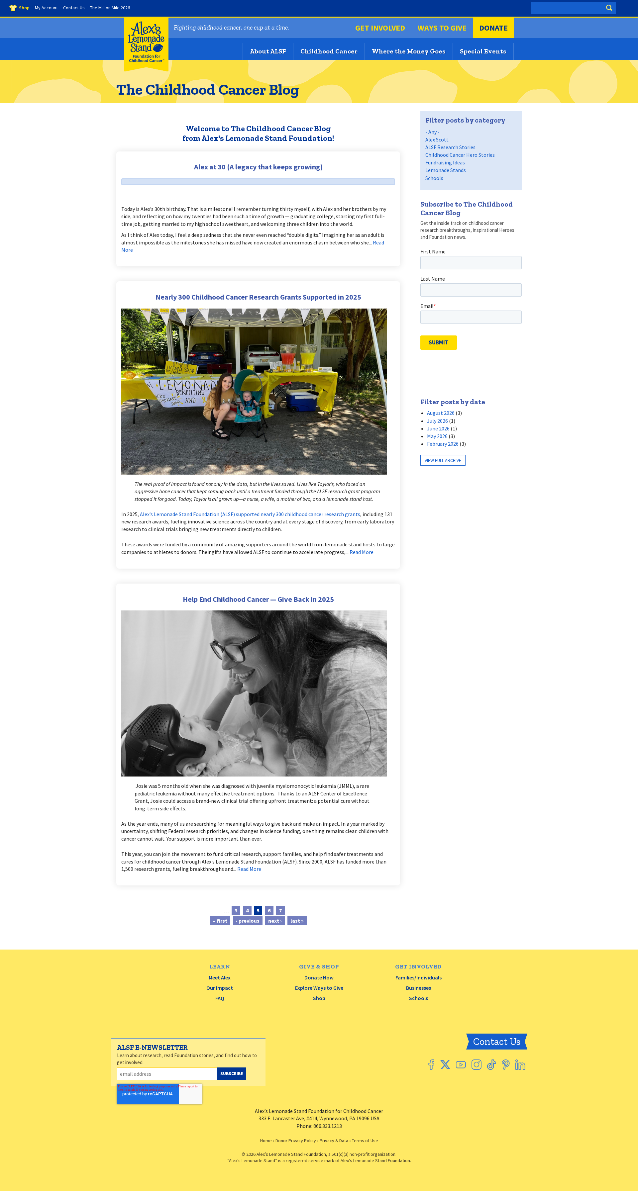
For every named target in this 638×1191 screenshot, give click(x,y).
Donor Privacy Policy (295, 1141)
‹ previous (248, 920)
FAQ (219, 998)
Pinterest (506, 1064)
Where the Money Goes (409, 51)
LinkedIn (520, 1064)
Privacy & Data (334, 1141)
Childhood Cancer (329, 51)
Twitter (445, 1064)
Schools (434, 178)
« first (220, 920)
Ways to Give (442, 28)
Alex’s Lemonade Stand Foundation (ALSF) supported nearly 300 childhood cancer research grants (250, 514)
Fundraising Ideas (445, 162)
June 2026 (438, 428)
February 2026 (443, 443)
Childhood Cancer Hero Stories (460, 154)
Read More (361, 552)
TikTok (491, 1064)
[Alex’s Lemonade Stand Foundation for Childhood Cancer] (146, 70)
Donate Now (319, 977)
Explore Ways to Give (319, 987)
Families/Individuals (418, 977)
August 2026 (441, 413)
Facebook (431, 1064)
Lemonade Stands (445, 170)
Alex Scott (437, 139)
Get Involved (380, 28)
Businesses (418, 987)
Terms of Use (365, 1141)
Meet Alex (220, 977)
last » (297, 920)
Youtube (461, 1064)
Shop (319, 998)
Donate (493, 28)
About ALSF (268, 51)
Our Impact (219, 987)
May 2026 (437, 436)
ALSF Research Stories (450, 147)
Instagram (476, 1064)
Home (266, 1141)
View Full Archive (443, 460)
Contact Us (496, 1042)
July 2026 (437, 420)
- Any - (432, 132)
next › (275, 920)
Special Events (483, 51)
